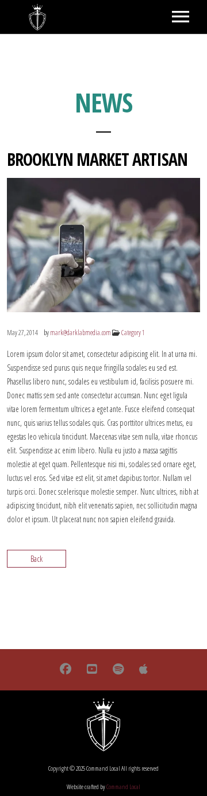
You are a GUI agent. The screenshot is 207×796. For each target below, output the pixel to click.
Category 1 (133, 332)
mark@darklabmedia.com (80, 332)
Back (36, 558)
